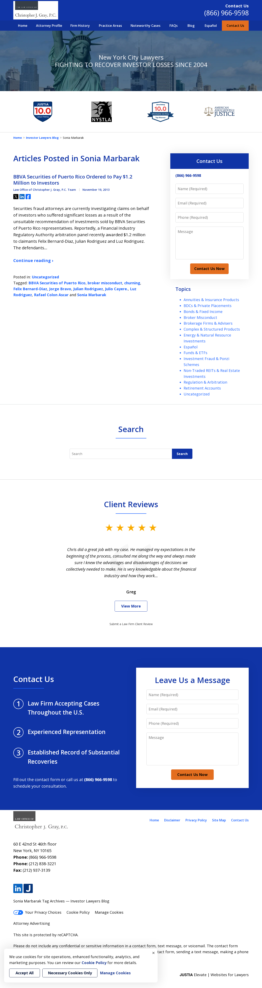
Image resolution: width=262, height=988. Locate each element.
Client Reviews (131, 504)
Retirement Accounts (202, 388)
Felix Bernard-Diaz (30, 288)
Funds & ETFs (195, 352)
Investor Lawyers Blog (42, 138)
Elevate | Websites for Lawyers (214, 974)
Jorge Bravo (60, 288)
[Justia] (28, 888)
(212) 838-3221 (42, 863)
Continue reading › (33, 260)
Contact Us (235, 25)
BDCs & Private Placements (208, 305)
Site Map (219, 820)
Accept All (25, 972)
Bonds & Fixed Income (203, 311)
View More (131, 606)
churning (132, 282)
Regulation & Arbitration (205, 382)
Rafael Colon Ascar (51, 294)
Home (22, 25)
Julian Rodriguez (88, 288)
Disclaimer (172, 820)
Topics (183, 289)
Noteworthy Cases (145, 25)
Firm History (80, 25)
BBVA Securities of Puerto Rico (57, 282)
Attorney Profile (49, 25)
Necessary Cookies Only (70, 972)
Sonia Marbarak (91, 294)
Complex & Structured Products (212, 329)
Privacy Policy (196, 820)
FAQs (173, 25)
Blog (190, 25)
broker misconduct (105, 282)
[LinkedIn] (18, 888)
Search (182, 454)
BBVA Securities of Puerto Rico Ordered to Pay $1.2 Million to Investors (72, 180)
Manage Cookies (109, 912)
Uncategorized (45, 276)
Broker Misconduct (200, 317)
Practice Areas (110, 25)
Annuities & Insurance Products (211, 299)
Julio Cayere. (116, 288)
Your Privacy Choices (43, 912)
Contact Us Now (209, 268)
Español (211, 25)
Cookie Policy (78, 912)
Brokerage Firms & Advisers (208, 323)
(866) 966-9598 (226, 12)
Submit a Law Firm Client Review (131, 624)
